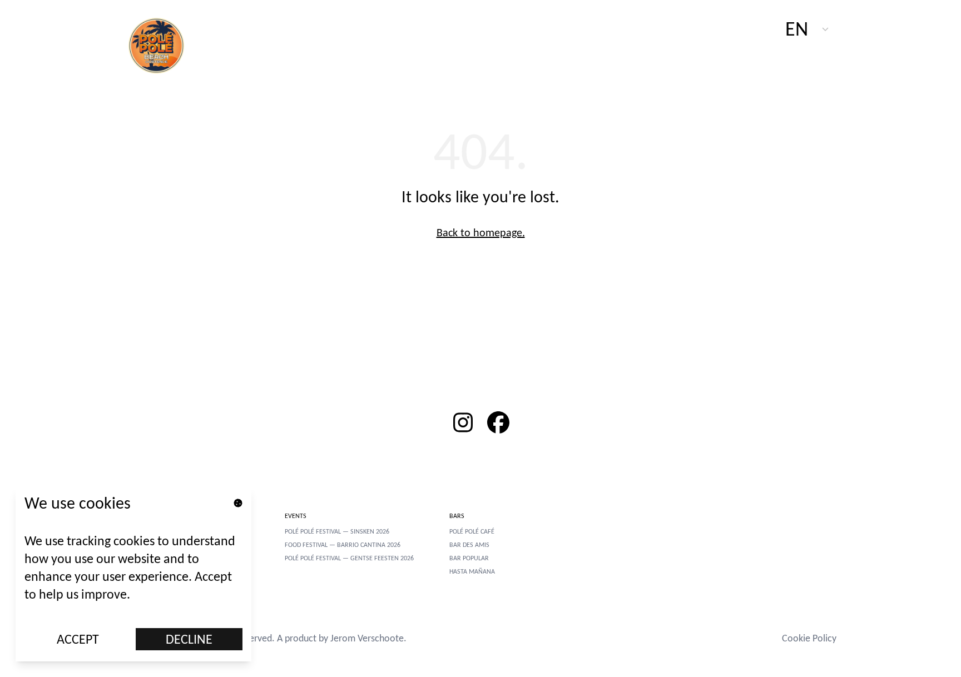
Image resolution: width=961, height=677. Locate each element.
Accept (78, 639)
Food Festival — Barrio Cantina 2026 (342, 545)
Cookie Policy (809, 638)
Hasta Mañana (472, 571)
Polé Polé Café (471, 531)
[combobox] (807, 28)
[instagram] (462, 422)
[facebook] (498, 422)
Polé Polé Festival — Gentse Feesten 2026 (349, 558)
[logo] (162, 44)
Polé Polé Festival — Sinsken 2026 (337, 531)
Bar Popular (469, 558)
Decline (189, 639)
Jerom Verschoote (367, 638)
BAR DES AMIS (469, 545)
